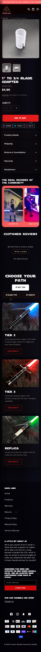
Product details (11, 135)
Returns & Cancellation (15, 152)
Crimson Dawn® (16, 644)
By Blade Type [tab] (11, 295)
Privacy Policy (11, 518)
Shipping (5, 95)
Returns (8, 512)
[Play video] (13, 205)
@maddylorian (13, 224)
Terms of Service (12, 530)
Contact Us (9, 601)
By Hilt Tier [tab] (20, 287)
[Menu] (37, 9)
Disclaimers (9, 169)
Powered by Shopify (30, 644)
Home (7, 493)
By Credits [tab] (30, 295)
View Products (13, 351)
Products (9, 500)
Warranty (8, 161)
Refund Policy (11, 524)
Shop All (5, 18)
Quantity (6, 103)
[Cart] (33, 9)
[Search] (29, 9)
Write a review (20, 251)
